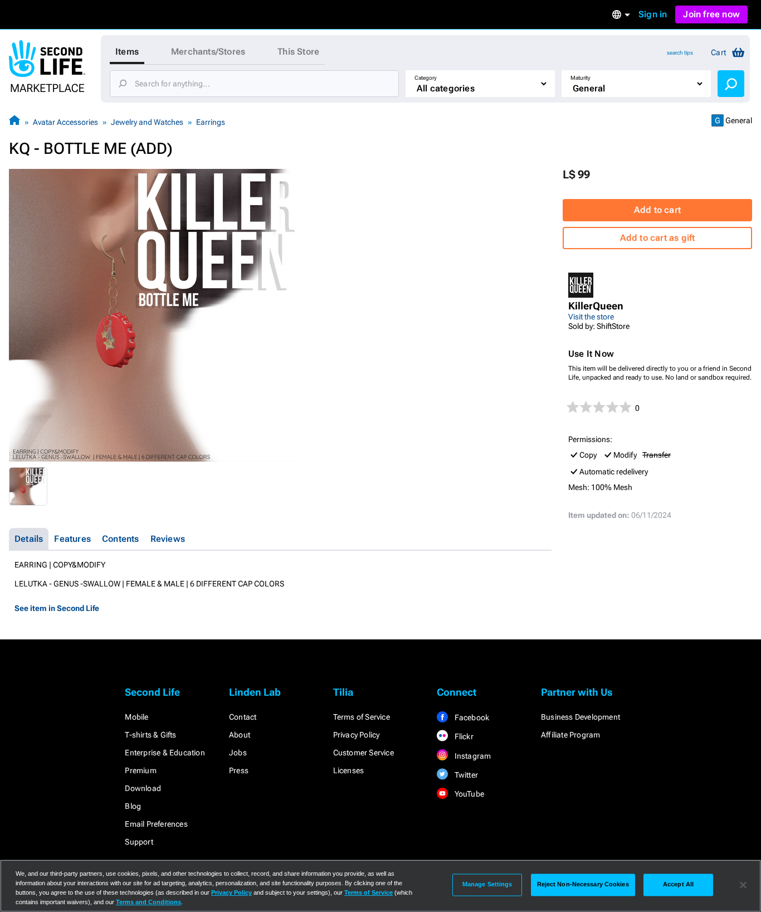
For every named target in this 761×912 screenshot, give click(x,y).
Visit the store (591, 316)
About (239, 734)
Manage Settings (487, 884)
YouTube (468, 793)
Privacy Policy (356, 734)
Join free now (711, 14)
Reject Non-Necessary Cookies (583, 884)
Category (425, 78)
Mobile (136, 716)
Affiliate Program (570, 734)
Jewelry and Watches (147, 122)
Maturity (580, 78)
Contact (242, 716)
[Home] (14, 122)
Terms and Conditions (148, 902)
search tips (680, 53)
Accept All (678, 884)
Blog (133, 806)
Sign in (652, 14)
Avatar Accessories (65, 122)
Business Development (580, 716)
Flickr (462, 736)
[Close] (743, 884)
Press (238, 770)
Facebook (470, 717)
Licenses (348, 770)
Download (143, 788)
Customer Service (363, 752)
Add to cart (657, 210)
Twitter (465, 774)
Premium (140, 770)
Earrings (210, 122)
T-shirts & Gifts (150, 734)
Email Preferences (156, 823)
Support (139, 841)
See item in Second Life (56, 608)
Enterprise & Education (164, 752)
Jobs (238, 752)
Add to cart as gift (657, 237)
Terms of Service (361, 716)
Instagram (471, 755)
